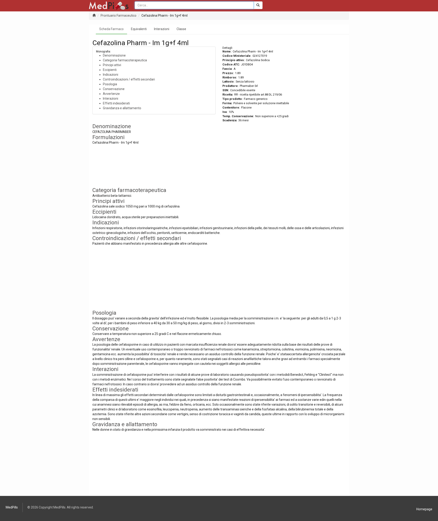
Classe (181, 29)
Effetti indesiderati (116, 103)
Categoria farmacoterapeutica (125, 60)
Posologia (110, 84)
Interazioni (161, 29)
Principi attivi (112, 65)
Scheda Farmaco (111, 29)
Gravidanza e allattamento (122, 108)
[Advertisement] (284, 155)
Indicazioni (110, 74)
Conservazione (114, 89)
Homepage (424, 509)
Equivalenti (139, 29)
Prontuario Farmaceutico (118, 15)
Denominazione (114, 55)
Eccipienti (110, 70)
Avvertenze (111, 94)
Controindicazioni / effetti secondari (129, 79)
